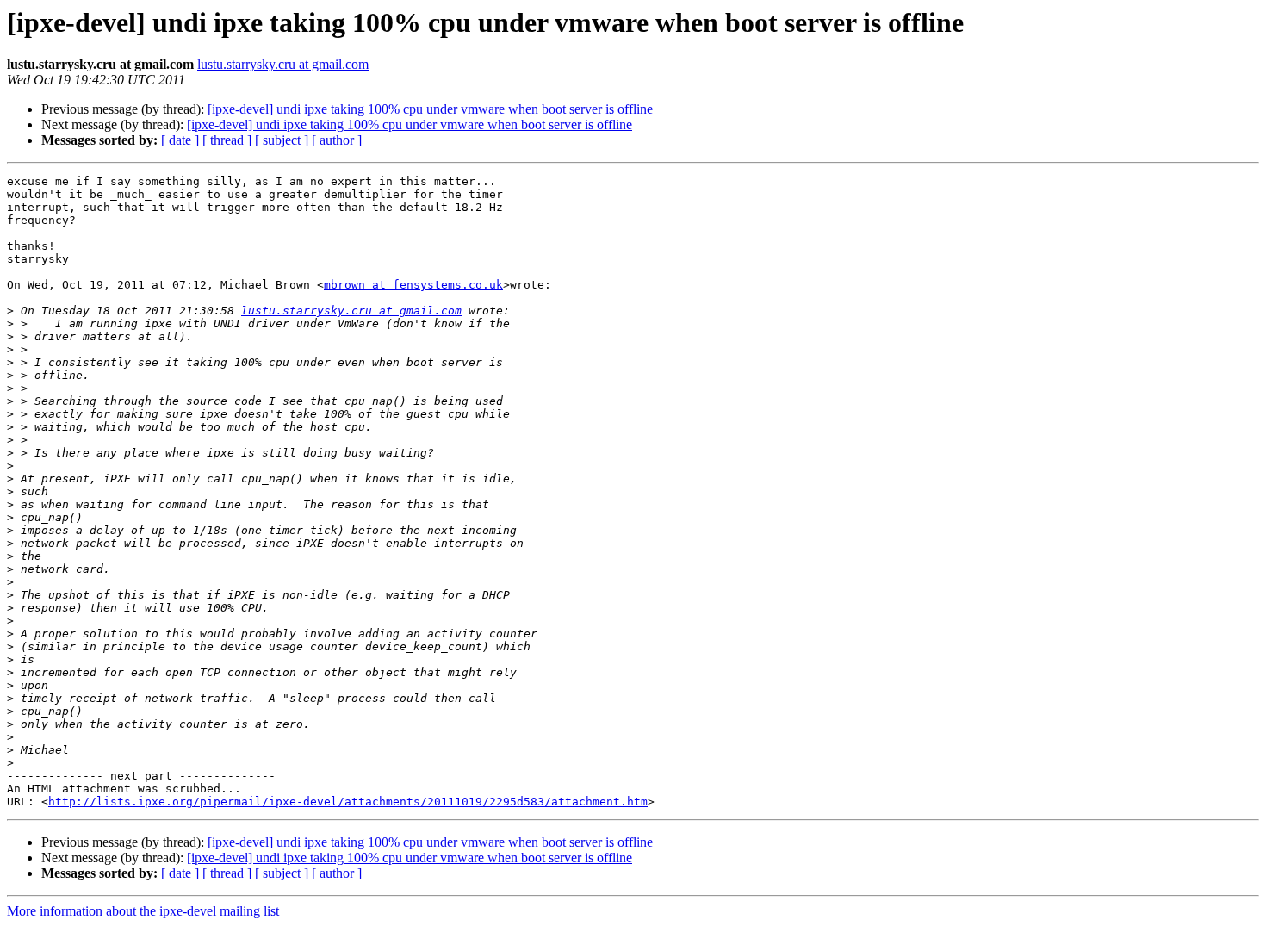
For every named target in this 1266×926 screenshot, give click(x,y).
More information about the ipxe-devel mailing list (143, 911)
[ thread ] (226, 140)
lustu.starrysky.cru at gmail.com (283, 64)
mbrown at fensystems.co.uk (413, 284)
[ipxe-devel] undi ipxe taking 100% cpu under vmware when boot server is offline (430, 109)
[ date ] (180, 140)
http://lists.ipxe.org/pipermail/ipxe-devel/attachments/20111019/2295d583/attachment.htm (348, 801)
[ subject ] (281, 140)
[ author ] (337, 140)
